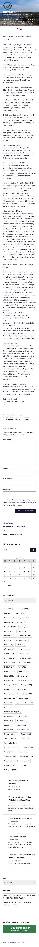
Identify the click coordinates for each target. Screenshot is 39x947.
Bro (20, 613)
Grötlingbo (10, 658)
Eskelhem (24, 631)
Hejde (9, 667)
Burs (8, 622)
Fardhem (25, 636)
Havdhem (25, 662)
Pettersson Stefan (16, 818)
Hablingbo (26, 658)
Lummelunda (11, 694)
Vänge (22, 752)
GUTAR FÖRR (12, 12)
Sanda (21, 725)
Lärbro (27, 694)
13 (19, 571)
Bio (8, 613)
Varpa (29, 818)
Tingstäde (19, 420)
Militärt (24, 698)
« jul (9, 585)
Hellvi (22, 667)
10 (5, 571)
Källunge (26, 685)
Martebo (9, 698)
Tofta (25, 739)
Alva (8, 609)
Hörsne (24, 671)
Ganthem (25, 418)
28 (24, 578)
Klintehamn (25, 680)
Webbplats (7, 489)
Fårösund (10, 649)
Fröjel (8, 645)
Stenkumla (23, 730)
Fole (8, 640)
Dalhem (22, 622)
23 (34, 575)
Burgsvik (23, 618)
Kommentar (8, 440)
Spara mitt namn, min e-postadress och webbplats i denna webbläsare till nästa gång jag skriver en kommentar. (19, 502)
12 (14, 571)
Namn (6, 468)
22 (29, 575)
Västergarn (26, 756)
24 (5, 578)
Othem (9, 707)
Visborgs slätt (11, 747)
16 (34, 571)
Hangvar (9, 662)
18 (10, 575)
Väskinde (10, 756)
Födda (25, 649)
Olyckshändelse (24, 703)
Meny (21, 29)
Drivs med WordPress (17, 942)
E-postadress (8, 479)
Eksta (24, 627)
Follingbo (16, 418)
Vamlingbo (10, 743)
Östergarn (10, 770)
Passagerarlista (12, 712)
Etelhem (10, 636)
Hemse (9, 671)
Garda (9, 654)
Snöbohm (10, 420)
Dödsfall (10, 627)
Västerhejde (11, 761)
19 (14, 575)
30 (34, 578)
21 (24, 575)
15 (29, 571)
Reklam (9, 716)
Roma (23, 716)
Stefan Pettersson (24, 36)
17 (5, 575)
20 (19, 575)
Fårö (21, 645)
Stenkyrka (10, 734)
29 (29, 578)
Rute (8, 725)
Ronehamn (23, 721)
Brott (9, 618)
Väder (9, 752)
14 (24, 571)
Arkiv (5, 878)
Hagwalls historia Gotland (12, 902)
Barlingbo (23, 609)
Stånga (26, 734)
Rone (8, 721)
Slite (8, 730)
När (8, 703)
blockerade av (21, 929)
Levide (9, 689)
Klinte (9, 680)
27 (19, 578)
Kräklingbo (10, 685)
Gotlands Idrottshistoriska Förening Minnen (19, 896)
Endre (8, 418)
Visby (27, 420)
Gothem (22, 654)
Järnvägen (23, 676)
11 (10, 571)
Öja (23, 765)
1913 (8, 415)
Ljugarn (23, 689)
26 (15, 578)
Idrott (9, 676)
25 (10, 578)
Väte (25, 761)
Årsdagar (10, 765)
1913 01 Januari (17, 415)
